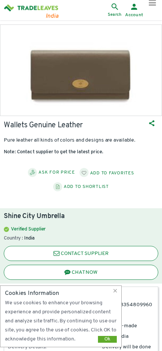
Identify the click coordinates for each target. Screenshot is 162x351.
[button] (116, 291)
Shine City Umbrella (34, 216)
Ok (107, 339)
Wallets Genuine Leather (43, 125)
